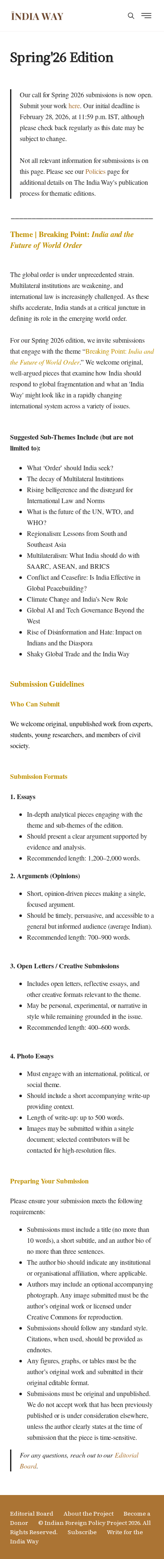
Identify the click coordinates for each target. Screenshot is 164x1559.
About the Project (88, 1513)
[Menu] (131, 15)
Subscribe (82, 1532)
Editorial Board (31, 1513)
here (74, 105)
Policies (95, 171)
